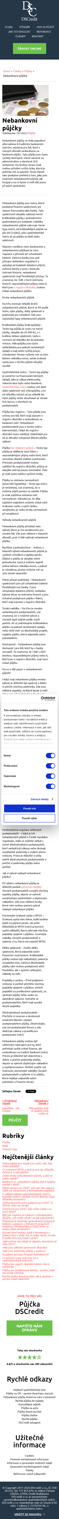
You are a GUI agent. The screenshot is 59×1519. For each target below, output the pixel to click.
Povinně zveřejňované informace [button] (29, 1459)
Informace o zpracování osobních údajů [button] (29, 1462)
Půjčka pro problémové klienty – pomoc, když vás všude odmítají (28, 1271)
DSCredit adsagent (29, 1422)
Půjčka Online (30, 1415)
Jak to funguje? (19, 31)
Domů (6, 71)
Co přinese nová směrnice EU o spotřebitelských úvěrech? (20, 1259)
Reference (44, 31)
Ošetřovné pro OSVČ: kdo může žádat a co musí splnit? (27, 1210)
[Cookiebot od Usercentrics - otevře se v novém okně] (41, 698)
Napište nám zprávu (29, 1328)
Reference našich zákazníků (29, 1473)
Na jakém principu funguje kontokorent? (25, 1254)
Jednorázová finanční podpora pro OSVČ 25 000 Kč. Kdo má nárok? (27, 1204)
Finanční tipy (9, 1149)
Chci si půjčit (45, 26)
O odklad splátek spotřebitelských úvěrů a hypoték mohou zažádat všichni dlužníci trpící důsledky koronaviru (28, 1196)
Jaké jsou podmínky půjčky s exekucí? (24, 1250)
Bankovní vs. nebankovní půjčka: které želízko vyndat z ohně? (28, 1183)
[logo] (29, 11)
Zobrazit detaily (40, 799)
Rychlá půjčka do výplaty (29, 1400)
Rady (5, 1145)
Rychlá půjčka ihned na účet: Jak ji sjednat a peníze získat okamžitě (27, 1277)
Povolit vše (29, 808)
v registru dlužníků (24, 287)
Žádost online (29, 48)
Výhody (24, 26)
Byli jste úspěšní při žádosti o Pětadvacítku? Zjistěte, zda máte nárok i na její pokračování (28, 1216)
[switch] (50, 766)
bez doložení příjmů (22, 447)
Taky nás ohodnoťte (29, 1357)
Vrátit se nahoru (27, 1514)
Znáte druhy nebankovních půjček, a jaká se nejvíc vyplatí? (27, 1177)
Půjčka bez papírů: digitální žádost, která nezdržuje (25, 1265)
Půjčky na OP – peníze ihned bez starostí (29, 1393)
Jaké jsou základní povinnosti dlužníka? (24, 1247)
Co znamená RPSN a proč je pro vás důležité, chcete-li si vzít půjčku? (28, 1171)
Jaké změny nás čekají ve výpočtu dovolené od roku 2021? (29, 1242)
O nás (9, 26)
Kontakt (38, 36)
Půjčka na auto (29, 1407)
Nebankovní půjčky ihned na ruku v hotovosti (29, 1397)
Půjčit (15, 1120)
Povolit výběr (29, 818)
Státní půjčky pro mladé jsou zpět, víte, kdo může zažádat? (27, 1165)
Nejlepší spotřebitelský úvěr (29, 1389)
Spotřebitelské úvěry (14, 386)
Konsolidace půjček (30, 1404)
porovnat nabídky (31, 886)
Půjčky (28, 71)
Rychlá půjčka (29, 1418)
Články (20, 36)
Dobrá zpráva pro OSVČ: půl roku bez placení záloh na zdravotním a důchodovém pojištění (28, 1189)
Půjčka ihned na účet (29, 1411)
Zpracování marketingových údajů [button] (29, 1466)
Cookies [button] (29, 1455)
